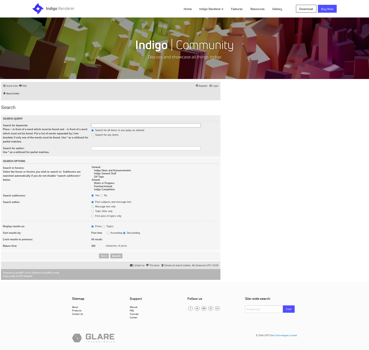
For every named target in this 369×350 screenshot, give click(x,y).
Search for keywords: (15, 125)
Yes (96, 195)
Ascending (116, 233)
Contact (133, 317)
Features (237, 9)
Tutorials (134, 314)
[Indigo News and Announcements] (155, 170)
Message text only (105, 206)
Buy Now (327, 9)
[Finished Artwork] (155, 186)
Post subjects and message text (112, 202)
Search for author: (13, 148)
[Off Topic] (155, 177)
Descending (133, 233)
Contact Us (77, 314)
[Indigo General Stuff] (155, 173)
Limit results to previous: (18, 239)
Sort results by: (12, 233)
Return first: (10, 246)
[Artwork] (155, 180)
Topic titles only (103, 211)
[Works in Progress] (155, 183)
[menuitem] (188, 8)
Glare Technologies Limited (283, 335)
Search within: (11, 202)
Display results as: (14, 226)
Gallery (277, 9)
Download (306, 9)
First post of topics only (107, 216)
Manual (133, 307)
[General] (155, 167)
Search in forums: (13, 168)
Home (188, 9)
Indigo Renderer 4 (211, 9)
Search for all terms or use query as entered (119, 130)
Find (288, 309)
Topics (110, 226)
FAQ (132, 310)
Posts (98, 226)
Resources (257, 9)
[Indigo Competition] (155, 189)
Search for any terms (106, 135)
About (75, 307)
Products (76, 310)
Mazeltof (28, 276)
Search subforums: (14, 195)
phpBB (19, 272)
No (105, 195)
